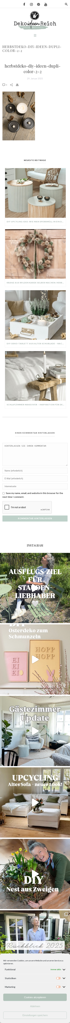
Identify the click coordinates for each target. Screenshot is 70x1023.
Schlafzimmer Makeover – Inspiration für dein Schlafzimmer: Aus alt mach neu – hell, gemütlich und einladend (36, 404)
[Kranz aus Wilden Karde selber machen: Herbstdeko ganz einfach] (35, 254)
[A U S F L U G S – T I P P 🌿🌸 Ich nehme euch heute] (35, 588)
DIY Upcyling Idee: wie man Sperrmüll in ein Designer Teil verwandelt (36, 221)
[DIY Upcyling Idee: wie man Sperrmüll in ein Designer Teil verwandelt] (35, 193)
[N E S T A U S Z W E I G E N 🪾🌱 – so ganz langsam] (35, 874)
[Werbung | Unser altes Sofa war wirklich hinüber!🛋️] (35, 802)
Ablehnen (35, 1006)
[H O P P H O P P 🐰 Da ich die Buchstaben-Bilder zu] (35, 659)
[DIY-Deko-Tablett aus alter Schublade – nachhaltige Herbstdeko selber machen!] (35, 315)
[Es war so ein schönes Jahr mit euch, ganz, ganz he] (35, 945)
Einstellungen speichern (35, 1015)
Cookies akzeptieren (35, 997)
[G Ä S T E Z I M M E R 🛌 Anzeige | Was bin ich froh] (35, 731)
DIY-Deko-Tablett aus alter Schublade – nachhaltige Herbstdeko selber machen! (36, 343)
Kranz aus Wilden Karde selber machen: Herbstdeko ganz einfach (36, 282)
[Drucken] (19, 85)
